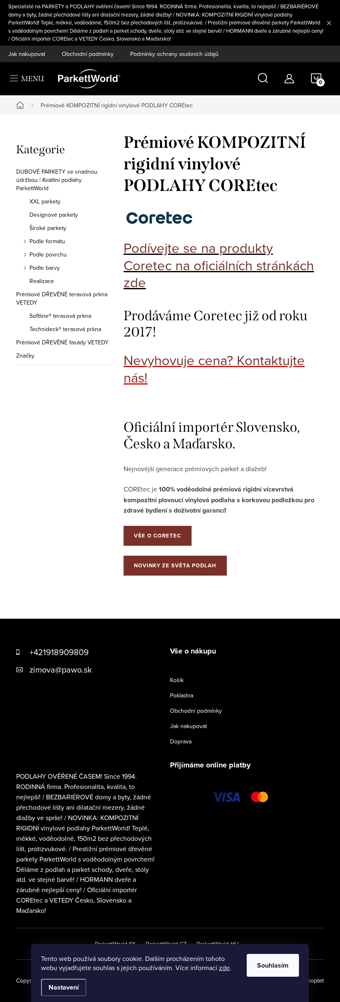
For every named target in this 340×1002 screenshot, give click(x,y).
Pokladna (181, 695)
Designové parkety (53, 215)
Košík (177, 680)
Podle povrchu (48, 254)
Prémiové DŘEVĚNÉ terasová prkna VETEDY (61, 298)
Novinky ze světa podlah (175, 565)
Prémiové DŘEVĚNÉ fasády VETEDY (62, 342)
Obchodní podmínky (88, 54)
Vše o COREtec (157, 536)
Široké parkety (47, 228)
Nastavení (64, 987)
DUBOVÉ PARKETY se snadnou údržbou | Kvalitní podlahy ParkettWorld (56, 179)
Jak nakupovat (26, 54)
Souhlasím (273, 965)
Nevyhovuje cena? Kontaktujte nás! (214, 368)
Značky (25, 355)
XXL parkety (45, 201)
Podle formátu (47, 241)
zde (224, 967)
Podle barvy (44, 268)
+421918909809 (59, 652)
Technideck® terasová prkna (65, 329)
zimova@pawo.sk (60, 669)
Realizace (41, 281)
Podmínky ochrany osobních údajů (174, 54)
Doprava (181, 741)
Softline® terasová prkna (60, 316)
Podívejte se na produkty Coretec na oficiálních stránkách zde (219, 265)
